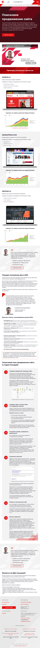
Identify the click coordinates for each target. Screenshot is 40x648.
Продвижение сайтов (18, 5)
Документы (4, 604)
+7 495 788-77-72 (18, 2)
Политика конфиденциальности (20, 645)
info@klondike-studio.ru (26, 621)
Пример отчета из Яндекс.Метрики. (20, 127)
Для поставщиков (24, 604)
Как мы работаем (5, 602)
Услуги (9, 5)
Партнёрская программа (26, 602)
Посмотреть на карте (25, 618)
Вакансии (4, 613)
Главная (3, 5)
